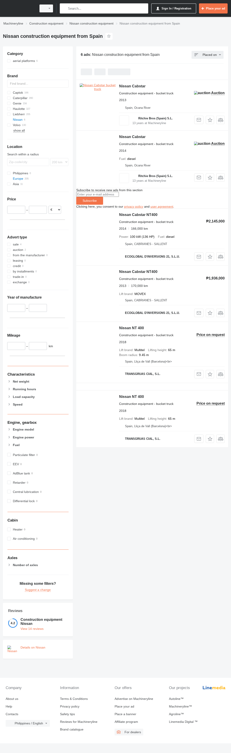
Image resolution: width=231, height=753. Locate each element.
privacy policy (133, 206)
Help (9, 706)
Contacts (12, 714)
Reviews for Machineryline (78, 722)
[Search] (64, 8)
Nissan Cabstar (132, 86)
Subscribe (90, 200)
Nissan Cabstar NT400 (138, 215)
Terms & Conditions (74, 699)
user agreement (161, 206)
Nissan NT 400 (131, 328)
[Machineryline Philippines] (19, 8)
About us (12, 699)
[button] (210, 120)
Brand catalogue (71, 729)
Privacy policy (69, 706)
